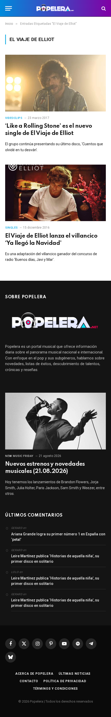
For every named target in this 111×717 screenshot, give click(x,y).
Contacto (29, 681)
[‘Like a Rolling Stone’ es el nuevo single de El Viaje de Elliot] (55, 83)
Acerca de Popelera (34, 673)
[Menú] (8, 8)
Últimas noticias (75, 673)
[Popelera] (56, 8)
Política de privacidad (64, 681)
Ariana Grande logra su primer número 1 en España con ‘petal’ (58, 537)
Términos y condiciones (55, 688)
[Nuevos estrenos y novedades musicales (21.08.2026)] (55, 421)
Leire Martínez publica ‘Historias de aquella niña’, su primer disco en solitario (55, 558)
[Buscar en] (103, 8)
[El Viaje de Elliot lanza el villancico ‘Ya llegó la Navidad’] (55, 193)
